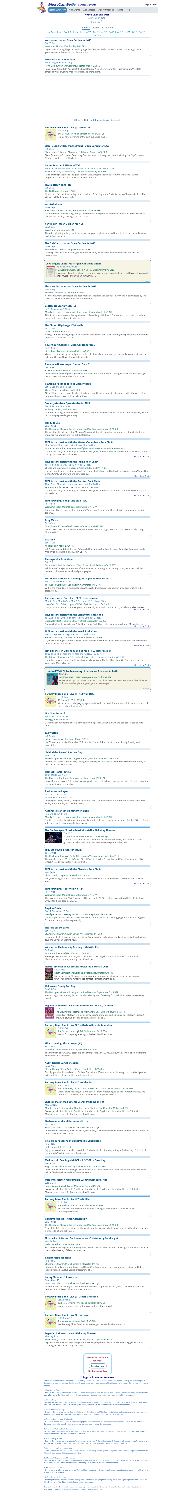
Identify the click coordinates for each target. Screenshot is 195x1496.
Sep (65, 32)
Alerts (120, 9)
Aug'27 (142, 32)
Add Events (75, 9)
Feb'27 (95, 32)
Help (128, 9)
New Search (97, 22)
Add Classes (89, 9)
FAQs (155, 4)
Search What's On (57, 9)
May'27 (120, 32)
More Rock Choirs (142, 456)
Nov (76, 32)
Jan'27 (88, 32)
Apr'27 (111, 32)
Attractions (107, 27)
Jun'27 (127, 32)
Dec (82, 32)
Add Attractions (106, 9)
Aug (60, 32)
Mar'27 (104, 32)
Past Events (97, 35)
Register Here (97, 1366)
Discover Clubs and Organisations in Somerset (97, 120)
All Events (52, 32)
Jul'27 (134, 32)
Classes (96, 27)
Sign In (148, 4)
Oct (71, 32)
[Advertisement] (97, 96)
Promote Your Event (98, 1359)
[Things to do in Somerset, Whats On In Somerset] (62, 4)
